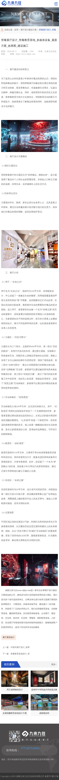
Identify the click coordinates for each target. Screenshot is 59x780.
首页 (16, 30)
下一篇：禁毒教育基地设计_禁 (16, 654)
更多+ (53, 664)
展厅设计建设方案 (29, 30)
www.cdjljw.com (24, 590)
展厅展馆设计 (9, 637)
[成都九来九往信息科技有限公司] (11, 5)
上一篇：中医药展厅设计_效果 (16, 647)
